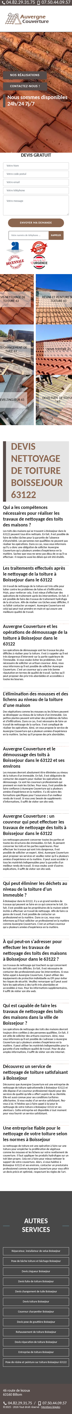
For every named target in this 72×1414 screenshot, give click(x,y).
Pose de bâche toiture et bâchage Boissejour (36, 1261)
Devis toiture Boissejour (36, 1301)
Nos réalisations (25, 75)
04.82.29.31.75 (20, 2)
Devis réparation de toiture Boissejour (36, 1342)
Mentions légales (50, 1407)
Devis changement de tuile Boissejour (36, 1291)
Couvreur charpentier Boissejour (36, 1311)
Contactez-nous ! (25, 86)
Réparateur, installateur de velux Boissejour (36, 1251)
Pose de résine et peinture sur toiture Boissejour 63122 (36, 1362)
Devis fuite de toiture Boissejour (36, 1281)
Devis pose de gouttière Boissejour (36, 1322)
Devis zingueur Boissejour (36, 1271)
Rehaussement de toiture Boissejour (36, 1332)
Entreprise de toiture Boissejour (36, 1352)
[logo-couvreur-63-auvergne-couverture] (27, 19)
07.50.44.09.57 (55, 2)
